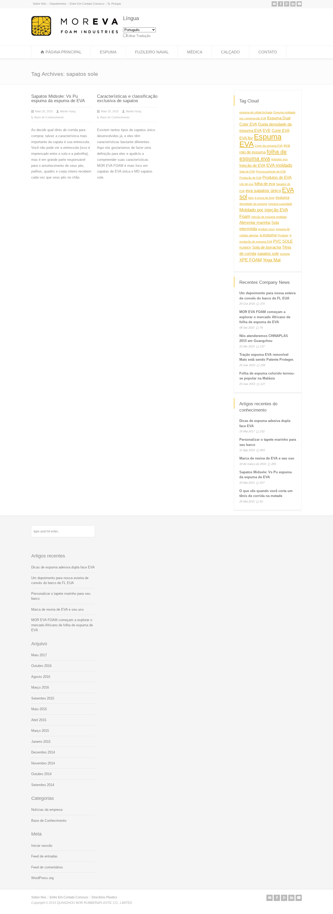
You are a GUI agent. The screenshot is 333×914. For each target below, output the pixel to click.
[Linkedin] (293, 4)
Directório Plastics (104, 897)
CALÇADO (230, 52)
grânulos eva (279, 159)
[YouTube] (299, 4)
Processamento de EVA (271, 171)
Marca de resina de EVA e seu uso (266, 458)
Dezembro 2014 (43, 752)
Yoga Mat (272, 259)
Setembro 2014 (42, 785)
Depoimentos (58, 3)
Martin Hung (67, 111)
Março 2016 (40, 687)
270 (262, 303)
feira (251, 197)
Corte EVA (281, 130)
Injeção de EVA (252, 165)
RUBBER (245, 247)
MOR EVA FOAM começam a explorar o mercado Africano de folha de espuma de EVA (264, 317)
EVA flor (246, 138)
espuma (282, 197)
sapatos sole (268, 253)
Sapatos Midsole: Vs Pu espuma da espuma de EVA (58, 98)
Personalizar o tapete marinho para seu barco (60, 596)
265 (273, 463)
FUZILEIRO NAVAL (152, 52)
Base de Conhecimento (49, 117)
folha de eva (264, 184)
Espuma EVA (260, 140)
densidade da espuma (253, 203)
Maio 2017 (39, 655)
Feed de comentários (47, 867)
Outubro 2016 (41, 666)
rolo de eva (246, 184)
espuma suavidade (280, 203)
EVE (267, 130)
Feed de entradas (44, 856)
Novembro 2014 (43, 763)
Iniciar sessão (41, 846)
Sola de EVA (247, 171)
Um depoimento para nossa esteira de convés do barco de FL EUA (59, 580)
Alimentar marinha (254, 222)
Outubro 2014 (41, 774)
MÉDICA (194, 52)
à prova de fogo (264, 197)
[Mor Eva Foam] (74, 34)
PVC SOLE (283, 241)
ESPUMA (108, 52)
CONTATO (267, 52)
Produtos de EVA (277, 177)
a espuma (268, 235)
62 (261, 501)
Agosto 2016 (40, 677)
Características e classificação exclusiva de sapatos (127, 98)
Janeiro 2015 (40, 742)
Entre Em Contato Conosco (87, 3)
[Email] (274, 4)
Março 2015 (40, 731)
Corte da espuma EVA (269, 145)
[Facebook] (280, 4)
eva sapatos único (263, 190)
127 (262, 384)
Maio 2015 (39, 709)
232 (262, 431)
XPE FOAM (250, 259)
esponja (285, 253)
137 (262, 346)
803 (262, 450)
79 (261, 327)
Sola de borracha (266, 247)
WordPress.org (42, 878)
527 (262, 482)
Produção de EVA (250, 177)
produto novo (266, 229)
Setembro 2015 (42, 698)
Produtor (283, 235)
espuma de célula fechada (255, 112)
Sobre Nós (39, 3)
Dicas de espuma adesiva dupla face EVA (63, 567)
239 (262, 365)
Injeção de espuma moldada (269, 216)
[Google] (286, 4)
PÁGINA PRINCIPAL (63, 52)
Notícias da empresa (46, 810)
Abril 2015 (38, 720)
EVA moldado (279, 165)
